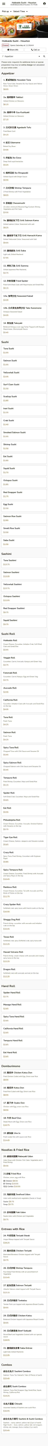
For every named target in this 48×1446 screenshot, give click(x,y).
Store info (13, 50)
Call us (36, 50)
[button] (24, 85)
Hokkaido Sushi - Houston (24, 3)
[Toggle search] (44, 56)
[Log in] (44, 3)
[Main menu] (3, 3)
